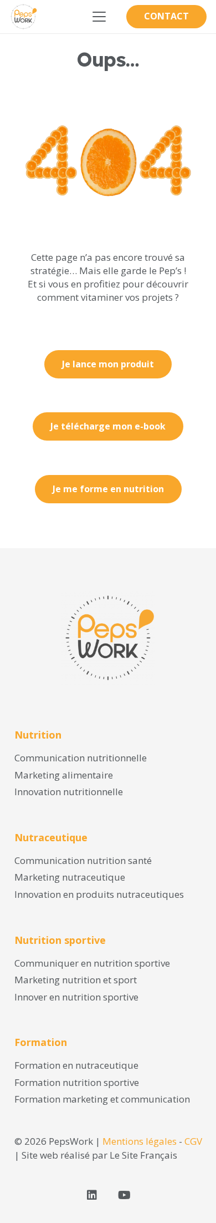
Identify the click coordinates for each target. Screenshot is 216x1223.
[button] (99, 16)
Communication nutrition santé (83, 860)
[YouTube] (124, 1195)
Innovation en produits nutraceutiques (99, 894)
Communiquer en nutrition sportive (92, 963)
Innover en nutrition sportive (76, 996)
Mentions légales (139, 1141)
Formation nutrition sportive (76, 1082)
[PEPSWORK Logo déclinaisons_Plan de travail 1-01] (23, 17)
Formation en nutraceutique (76, 1065)
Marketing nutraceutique (69, 877)
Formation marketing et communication (102, 1099)
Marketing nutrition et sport (75, 979)
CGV (193, 1141)
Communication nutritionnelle (80, 757)
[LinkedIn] (92, 1195)
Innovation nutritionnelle (68, 791)
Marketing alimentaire (63, 775)
